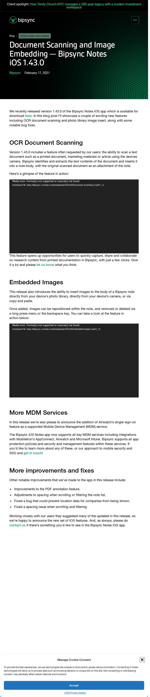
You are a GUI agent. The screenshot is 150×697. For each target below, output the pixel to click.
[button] (142, 660)
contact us (17, 525)
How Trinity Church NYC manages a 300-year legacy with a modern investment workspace (85, 5)
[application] (74, 216)
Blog (11, 35)
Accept (74, 685)
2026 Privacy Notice (75, 693)
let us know (45, 265)
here (28, 116)
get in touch (33, 453)
